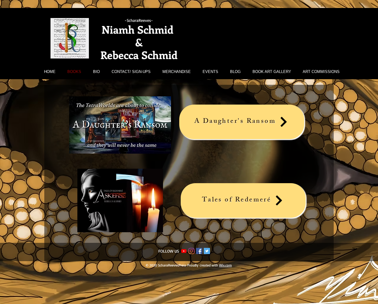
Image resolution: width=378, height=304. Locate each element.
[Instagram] (191, 251)
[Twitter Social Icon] (207, 251)
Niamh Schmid (139, 29)
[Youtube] (184, 251)
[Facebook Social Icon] (199, 251)
